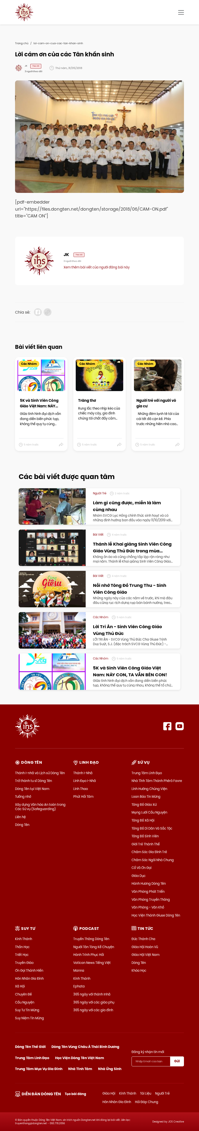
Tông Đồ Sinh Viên (145, 836)
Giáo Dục (139, 876)
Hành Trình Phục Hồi (88, 954)
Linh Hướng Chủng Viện (149, 789)
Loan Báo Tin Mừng (146, 796)
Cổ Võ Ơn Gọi (141, 867)
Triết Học (22, 954)
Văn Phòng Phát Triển (148, 891)
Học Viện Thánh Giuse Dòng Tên (156, 915)
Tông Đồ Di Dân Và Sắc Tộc (152, 828)
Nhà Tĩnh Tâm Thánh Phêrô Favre (157, 781)
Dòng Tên (22, 825)
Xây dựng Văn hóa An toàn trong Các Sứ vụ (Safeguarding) (40, 806)
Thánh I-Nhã (82, 773)
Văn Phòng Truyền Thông (151, 899)
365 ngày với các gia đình (93, 1010)
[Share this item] (61, 444)
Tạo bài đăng (75, 1094)
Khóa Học (139, 970)
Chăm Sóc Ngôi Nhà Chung (153, 860)
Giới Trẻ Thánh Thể (146, 844)
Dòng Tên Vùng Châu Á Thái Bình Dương (85, 1047)
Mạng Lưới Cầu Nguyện (149, 812)
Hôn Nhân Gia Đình (29, 978)
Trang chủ (21, 43)
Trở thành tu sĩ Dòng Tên (33, 781)
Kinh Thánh (23, 939)
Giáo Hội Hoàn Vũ (145, 947)
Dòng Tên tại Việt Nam (32, 789)
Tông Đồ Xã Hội (143, 820)
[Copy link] (47, 312)
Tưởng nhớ (23, 796)
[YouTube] (179, 726)
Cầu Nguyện (24, 1002)
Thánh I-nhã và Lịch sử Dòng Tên (40, 773)
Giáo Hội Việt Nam (145, 954)
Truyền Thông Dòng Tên (91, 939)
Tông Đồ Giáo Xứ (144, 804)
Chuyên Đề (23, 994)
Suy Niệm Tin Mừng (29, 1018)
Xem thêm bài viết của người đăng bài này (97, 267)
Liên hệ (20, 817)
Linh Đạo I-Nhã (84, 781)
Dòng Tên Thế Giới (30, 1047)
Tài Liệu (145, 1093)
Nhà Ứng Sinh (109, 1069)
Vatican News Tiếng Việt (92, 962)
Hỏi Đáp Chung (146, 1102)
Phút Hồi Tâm (83, 796)
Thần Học (22, 947)
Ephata (79, 986)
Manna (78, 970)
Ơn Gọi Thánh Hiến (29, 970)
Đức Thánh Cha (143, 939)
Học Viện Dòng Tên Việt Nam (79, 1058)
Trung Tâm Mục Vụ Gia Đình (38, 1069)
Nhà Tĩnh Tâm (80, 1069)
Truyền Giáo (24, 962)
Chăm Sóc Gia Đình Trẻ (149, 852)
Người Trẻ (162, 1093)
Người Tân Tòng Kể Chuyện (93, 947)
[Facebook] (167, 726)
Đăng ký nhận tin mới (148, 1052)
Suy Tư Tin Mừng (27, 1010)
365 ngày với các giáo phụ (93, 1002)
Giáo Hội (108, 1093)
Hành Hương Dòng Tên (149, 883)
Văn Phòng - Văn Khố (148, 907)
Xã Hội (20, 986)
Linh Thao (80, 789)
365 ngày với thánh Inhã (91, 994)
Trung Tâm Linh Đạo (147, 773)
